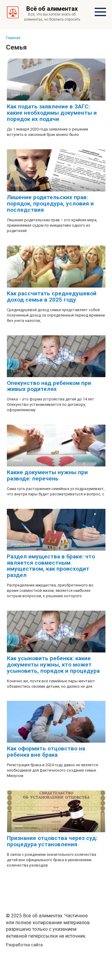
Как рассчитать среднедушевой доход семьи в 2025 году (51, 296)
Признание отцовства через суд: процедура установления (52, 841)
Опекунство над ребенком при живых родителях (49, 386)
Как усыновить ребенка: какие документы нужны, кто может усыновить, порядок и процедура (53, 664)
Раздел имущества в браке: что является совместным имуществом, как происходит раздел (51, 566)
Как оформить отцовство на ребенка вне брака (46, 751)
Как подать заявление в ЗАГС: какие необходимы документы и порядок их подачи (52, 112)
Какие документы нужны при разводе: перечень (47, 475)
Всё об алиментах (52, 8)
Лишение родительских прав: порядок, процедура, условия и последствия (50, 203)
